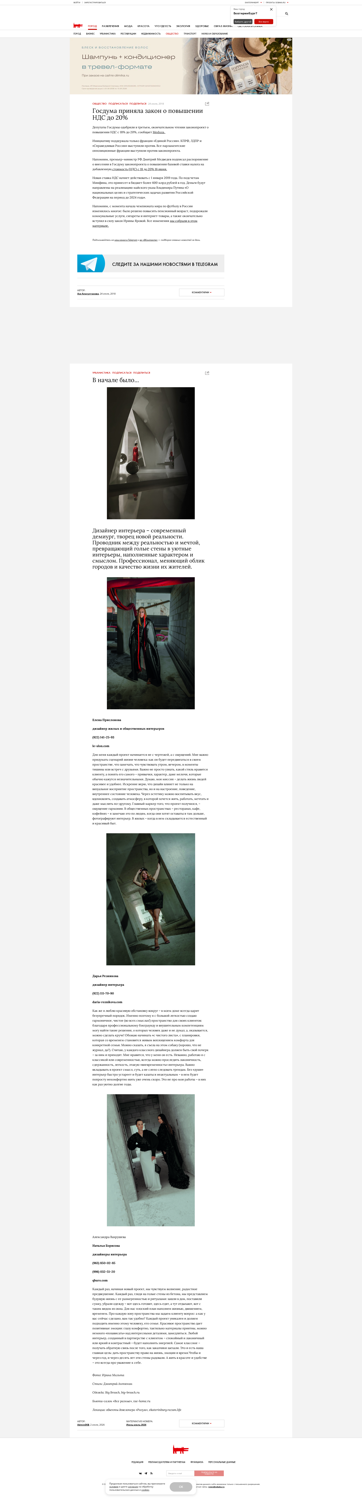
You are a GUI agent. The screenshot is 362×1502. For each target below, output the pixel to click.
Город (92, 26)
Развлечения (110, 26)
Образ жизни (223, 26)
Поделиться (138, 103)
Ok (181, 1487)
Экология (183, 26)
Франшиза (196, 1462)
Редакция (137, 1462)
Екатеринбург (252, 2)
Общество (172, 33)
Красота (144, 26)
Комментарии (200, 292)
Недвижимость (151, 33)
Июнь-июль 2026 (136, 1424)
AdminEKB (83, 1424)
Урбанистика (108, 33)
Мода (128, 26)
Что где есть (163, 26)
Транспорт (190, 33)
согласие (133, 1486)
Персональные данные (221, 1462)
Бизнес (90, 33)
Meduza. (159, 132)
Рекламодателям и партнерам (166, 1462)
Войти (77, 2)
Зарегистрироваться (95, 2)
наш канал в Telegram (125, 240)
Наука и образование (215, 33)
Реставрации (128, 33)
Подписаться (118, 103)
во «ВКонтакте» (149, 240)
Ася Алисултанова (88, 293)
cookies (145, 1489)
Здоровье (202, 26)
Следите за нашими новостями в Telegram (165, 264)
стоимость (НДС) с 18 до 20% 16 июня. (139, 169)
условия (113, 1486)
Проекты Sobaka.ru (275, 2)
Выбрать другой (243, 21)
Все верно (264, 21)
